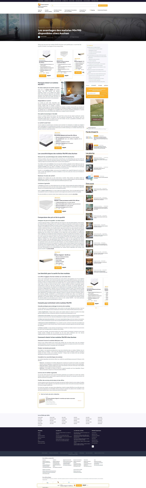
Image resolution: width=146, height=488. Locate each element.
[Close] (93, 213)
